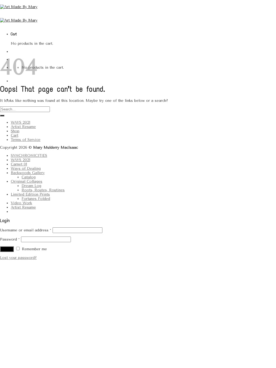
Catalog (29, 177)
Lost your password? (18, 257)
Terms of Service (25, 139)
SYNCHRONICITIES (29, 155)
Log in (7, 249)
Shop (15, 131)
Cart (14, 135)
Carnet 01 (19, 164)
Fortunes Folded (36, 198)
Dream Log (31, 185)
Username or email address (25, 230)
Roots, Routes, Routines (43, 190)
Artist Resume (23, 126)
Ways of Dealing (26, 168)
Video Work (21, 203)
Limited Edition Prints (30, 194)
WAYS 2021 (20, 122)
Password (10, 239)
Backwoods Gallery (28, 173)
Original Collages (26, 181)
